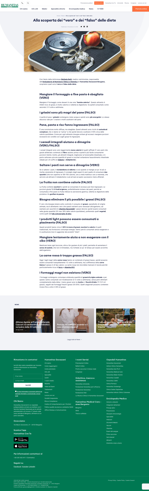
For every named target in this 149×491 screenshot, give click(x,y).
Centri (47, 378)
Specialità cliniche (58, 9)
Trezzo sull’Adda (81, 413)
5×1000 (100, 9)
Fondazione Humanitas (83, 390)
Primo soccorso (111, 434)
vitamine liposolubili (67, 209)
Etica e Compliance (51, 401)
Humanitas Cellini (112, 380)
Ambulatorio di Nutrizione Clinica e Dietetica (60, 82)
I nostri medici (49, 380)
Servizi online (99, 3)
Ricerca (127, 3)
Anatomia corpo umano (114, 443)
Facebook (17, 467)
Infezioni (109, 419)
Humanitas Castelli (112, 378)
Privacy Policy (112, 480)
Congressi (133, 3)
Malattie (47, 383)
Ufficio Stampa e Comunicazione (55, 410)
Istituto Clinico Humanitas (114, 366)
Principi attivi (110, 408)
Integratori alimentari (113, 405)
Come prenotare (50, 369)
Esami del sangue (112, 431)
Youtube (25, 467)
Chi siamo (24, 9)
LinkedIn (32, 467)
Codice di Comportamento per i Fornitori (58, 404)
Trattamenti (48, 389)
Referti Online (80, 366)
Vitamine (109, 428)
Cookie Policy (121, 480)
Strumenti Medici (112, 422)
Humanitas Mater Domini (114, 375)
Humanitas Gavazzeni (113, 363)
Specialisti (109, 416)
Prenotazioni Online (82, 363)
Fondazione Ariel (81, 393)
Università (120, 3)
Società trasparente (51, 398)
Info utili (35, 9)
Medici (44, 9)
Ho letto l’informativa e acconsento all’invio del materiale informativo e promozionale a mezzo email (28, 394)
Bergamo (78, 407)
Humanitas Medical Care (114, 372)
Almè (77, 410)
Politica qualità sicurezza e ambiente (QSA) (59, 407)
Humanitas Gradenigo (113, 386)
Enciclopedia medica (77, 9)
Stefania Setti (66, 79)
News (91, 9)
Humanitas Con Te (110, 3)
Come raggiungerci (51, 366)
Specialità (48, 375)
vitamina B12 (69, 267)
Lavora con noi (142, 3)
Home (58, 15)
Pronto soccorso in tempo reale (86, 369)
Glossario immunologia (113, 414)
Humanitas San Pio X (113, 369)
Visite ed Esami (50, 386)
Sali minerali (110, 437)
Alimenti (109, 440)
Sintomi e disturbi (112, 402)
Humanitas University (83, 384)
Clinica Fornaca (111, 383)
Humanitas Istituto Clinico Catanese (118, 392)
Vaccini (108, 425)
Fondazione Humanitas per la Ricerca (88, 387)
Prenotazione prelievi (87, 3)
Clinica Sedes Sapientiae (114, 389)
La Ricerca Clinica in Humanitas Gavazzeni (90, 395)
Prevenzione (110, 411)
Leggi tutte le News (73, 339)
